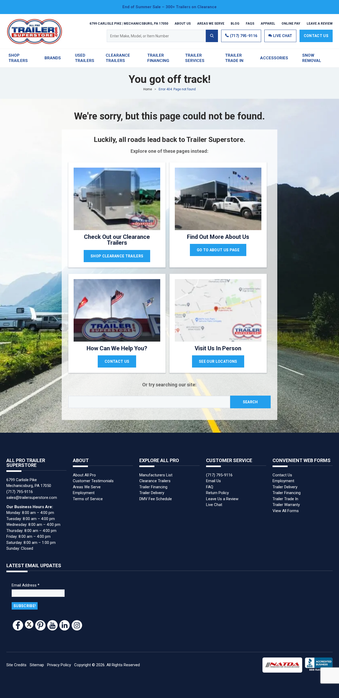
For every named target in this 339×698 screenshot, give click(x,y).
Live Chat (214, 504)
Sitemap (37, 665)
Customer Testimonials (93, 480)
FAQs (250, 23)
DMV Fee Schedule (155, 498)
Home (147, 89)
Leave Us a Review (222, 498)
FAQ (209, 487)
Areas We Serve (210, 23)
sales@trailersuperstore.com (31, 497)
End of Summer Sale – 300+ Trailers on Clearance (169, 7)
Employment (84, 492)
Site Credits (16, 665)
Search (250, 402)
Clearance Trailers (155, 480)
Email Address (25, 585)
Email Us (213, 480)
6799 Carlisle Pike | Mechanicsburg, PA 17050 (129, 23)
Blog (235, 23)
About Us (183, 23)
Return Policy (217, 492)
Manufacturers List (155, 475)
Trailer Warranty (286, 504)
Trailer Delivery (151, 492)
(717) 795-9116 (243, 36)
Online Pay (291, 23)
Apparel (268, 23)
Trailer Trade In (285, 498)
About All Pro (84, 475)
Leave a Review (320, 23)
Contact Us (316, 36)
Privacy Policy (59, 665)
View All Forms (286, 510)
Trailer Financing (153, 487)
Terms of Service (88, 498)
